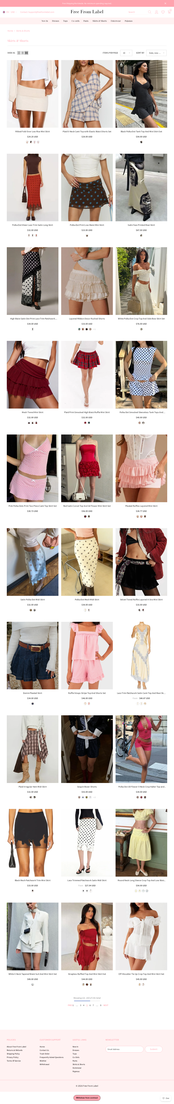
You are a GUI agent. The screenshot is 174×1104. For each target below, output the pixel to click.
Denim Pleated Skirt (32, 693)
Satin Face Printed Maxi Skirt (141, 225)
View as (11, 52)
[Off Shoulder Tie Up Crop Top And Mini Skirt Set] (141, 936)
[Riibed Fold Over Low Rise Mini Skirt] (32, 94)
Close (165, 3)
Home (10, 30)
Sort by (140, 52)
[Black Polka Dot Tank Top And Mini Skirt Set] (141, 94)
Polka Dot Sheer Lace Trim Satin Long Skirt (32, 225)
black (141, 142)
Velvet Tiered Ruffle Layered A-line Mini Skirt (141, 599)
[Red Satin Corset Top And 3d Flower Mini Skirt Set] (87, 468)
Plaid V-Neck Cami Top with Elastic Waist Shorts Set (87, 131)
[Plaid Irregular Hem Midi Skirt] (32, 749)
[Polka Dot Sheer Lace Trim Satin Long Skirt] (32, 187)
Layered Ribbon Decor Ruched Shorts (87, 318)
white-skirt (143, 890)
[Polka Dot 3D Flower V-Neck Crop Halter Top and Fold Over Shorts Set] (141, 749)
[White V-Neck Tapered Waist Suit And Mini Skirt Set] (32, 936)
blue (28, 235)
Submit (153, 1049)
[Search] (140, 12)
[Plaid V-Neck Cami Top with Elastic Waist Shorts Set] (87, 94)
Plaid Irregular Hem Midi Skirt (33, 786)
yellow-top (139, 890)
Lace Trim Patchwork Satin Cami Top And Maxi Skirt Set (141, 693)
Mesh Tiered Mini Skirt (32, 412)
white (90, 797)
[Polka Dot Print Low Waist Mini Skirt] (87, 187)
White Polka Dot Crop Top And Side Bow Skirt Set (141, 318)
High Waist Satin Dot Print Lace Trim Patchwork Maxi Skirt (32, 318)
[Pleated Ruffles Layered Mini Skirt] (141, 468)
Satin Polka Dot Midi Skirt (33, 599)
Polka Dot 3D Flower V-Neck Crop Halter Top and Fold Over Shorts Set (141, 787)
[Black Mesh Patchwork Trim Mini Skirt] (32, 843)
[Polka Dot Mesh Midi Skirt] (87, 562)
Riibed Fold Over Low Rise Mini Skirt (32, 131)
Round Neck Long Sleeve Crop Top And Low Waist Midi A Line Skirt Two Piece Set (141, 880)
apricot (141, 329)
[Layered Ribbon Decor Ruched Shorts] (87, 281)
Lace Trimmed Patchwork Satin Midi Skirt (86, 880)
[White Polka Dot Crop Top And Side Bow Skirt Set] (141, 281)
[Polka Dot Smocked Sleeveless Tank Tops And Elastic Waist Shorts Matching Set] (141, 375)
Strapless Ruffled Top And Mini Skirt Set (87, 974)
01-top (145, 703)
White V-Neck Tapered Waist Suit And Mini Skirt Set (33, 974)
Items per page (110, 52)
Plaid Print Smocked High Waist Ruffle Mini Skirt (87, 412)
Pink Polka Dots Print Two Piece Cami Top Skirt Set (33, 505)
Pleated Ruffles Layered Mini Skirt (141, 505)
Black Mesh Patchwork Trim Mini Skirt (33, 880)
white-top (146, 890)
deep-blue (32, 703)
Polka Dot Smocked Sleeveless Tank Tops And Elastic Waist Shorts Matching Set (141, 412)
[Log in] (156, 12)
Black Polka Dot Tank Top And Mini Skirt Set (141, 131)
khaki (79, 797)
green (86, 797)
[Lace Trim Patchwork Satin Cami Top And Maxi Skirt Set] (141, 655)
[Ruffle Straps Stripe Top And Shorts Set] (87, 655)
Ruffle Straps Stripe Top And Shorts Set (87, 693)
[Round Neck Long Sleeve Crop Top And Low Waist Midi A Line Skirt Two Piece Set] (141, 843)
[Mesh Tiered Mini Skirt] (32, 375)
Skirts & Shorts (23, 30)
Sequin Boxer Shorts (87, 786)
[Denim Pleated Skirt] (32, 655)
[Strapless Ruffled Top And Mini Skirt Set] (87, 936)
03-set (137, 703)
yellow (85, 703)
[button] (19, 53)
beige (36, 235)
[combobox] (137, 12)
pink (88, 703)
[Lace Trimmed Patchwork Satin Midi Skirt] (87, 843)
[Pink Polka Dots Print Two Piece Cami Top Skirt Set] (32, 468)
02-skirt (141, 703)
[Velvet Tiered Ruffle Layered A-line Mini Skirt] (141, 562)
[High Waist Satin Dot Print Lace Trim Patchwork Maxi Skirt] (32, 281)
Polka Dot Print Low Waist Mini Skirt (87, 225)
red (85, 516)
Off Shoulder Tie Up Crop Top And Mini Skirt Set (141, 974)
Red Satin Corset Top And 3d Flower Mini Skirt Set (87, 505)
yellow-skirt (135, 890)
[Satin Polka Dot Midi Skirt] (32, 562)
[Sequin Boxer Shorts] (87, 749)
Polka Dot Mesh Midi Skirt (87, 599)
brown (87, 235)
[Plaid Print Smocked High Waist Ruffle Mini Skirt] (87, 375)
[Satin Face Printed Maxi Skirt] (141, 187)
